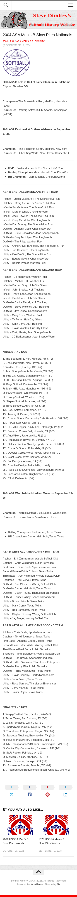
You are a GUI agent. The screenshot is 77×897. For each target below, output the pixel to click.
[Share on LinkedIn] (65, 791)
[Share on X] (12, 791)
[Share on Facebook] (29, 791)
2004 (5, 41)
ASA (12, 41)
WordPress (37, 884)
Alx (58, 884)
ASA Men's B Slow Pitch (31, 41)
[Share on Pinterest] (47, 791)
